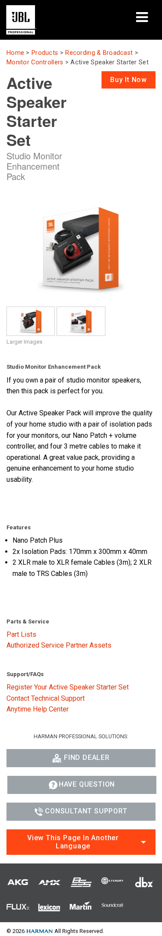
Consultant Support (86, 811)
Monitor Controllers (34, 62)
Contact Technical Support (45, 698)
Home (15, 53)
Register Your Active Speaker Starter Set (67, 687)
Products (45, 53)
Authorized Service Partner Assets (58, 645)
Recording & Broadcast (99, 53)
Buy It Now (128, 80)
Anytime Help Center (37, 709)
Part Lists (21, 634)
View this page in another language (73, 842)
